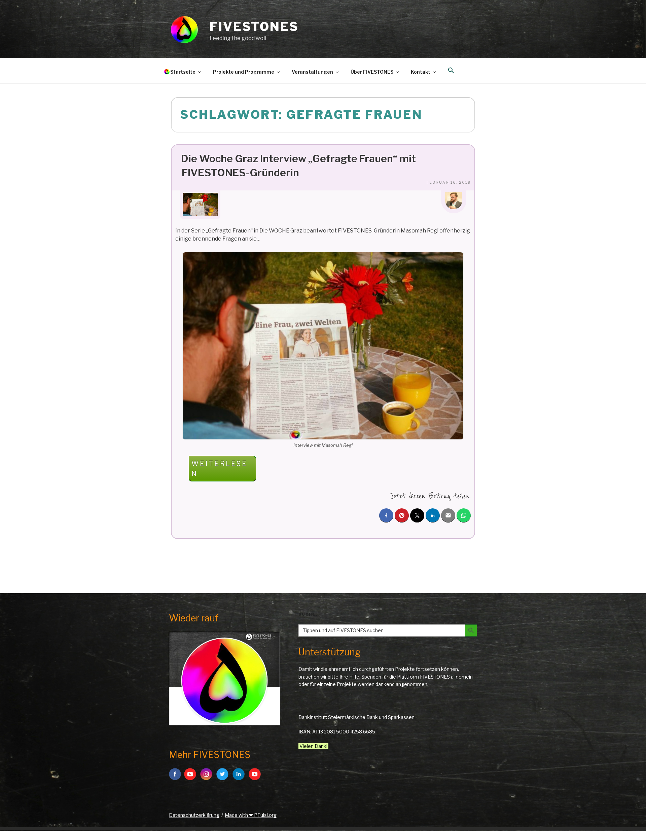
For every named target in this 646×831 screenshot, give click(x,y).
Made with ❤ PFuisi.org (251, 815)
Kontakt (420, 72)
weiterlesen (220, 470)
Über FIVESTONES (372, 72)
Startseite (182, 72)
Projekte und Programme (243, 72)
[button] (451, 70)
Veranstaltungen (312, 72)
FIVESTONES (254, 26)
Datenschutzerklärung (194, 815)
